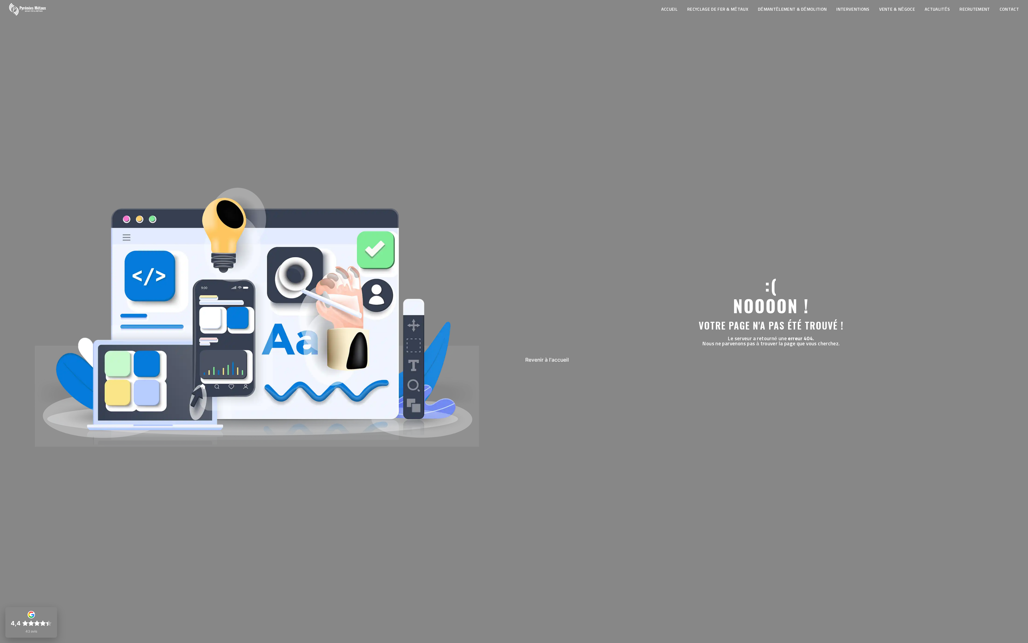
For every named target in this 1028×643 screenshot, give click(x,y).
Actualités (937, 9)
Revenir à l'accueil (547, 360)
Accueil (669, 9)
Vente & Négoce (897, 9)
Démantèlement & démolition (792, 9)
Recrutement (974, 9)
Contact (1009, 9)
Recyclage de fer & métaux (717, 9)
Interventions (852, 9)
